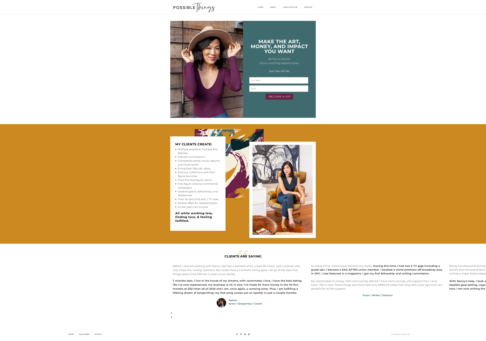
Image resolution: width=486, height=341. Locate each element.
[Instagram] (241, 334)
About (273, 7)
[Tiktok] (249, 334)
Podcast (308, 7)
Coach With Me (290, 7)
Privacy (98, 334)
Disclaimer (84, 334)
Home (260, 7)
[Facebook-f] (237, 334)
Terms (71, 334)
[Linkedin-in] (245, 334)
